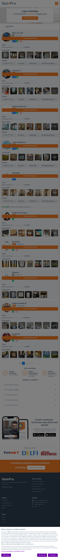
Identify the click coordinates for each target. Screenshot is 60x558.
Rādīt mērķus (6, 555)
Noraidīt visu (42, 555)
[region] (30, 542)
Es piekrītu (52, 555)
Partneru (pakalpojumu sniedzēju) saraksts (12, 551)
